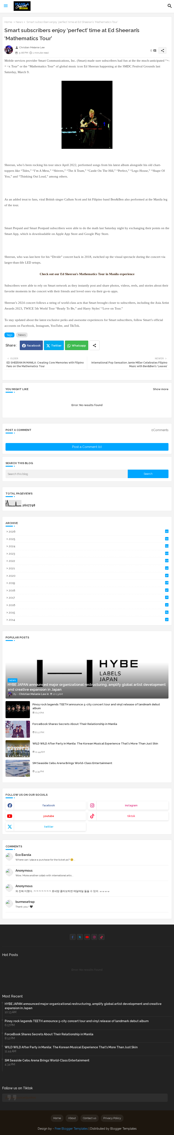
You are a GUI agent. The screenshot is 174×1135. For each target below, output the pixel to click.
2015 (88, 612)
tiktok (131, 816)
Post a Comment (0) (87, 447)
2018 (88, 590)
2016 (88, 605)
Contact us (89, 1118)
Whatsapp (79, 345)
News (19, 22)
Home (8, 22)
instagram (131, 805)
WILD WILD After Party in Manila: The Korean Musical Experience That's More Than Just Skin (95, 743)
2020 (88, 575)
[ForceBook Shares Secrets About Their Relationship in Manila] (18, 729)
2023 (88, 553)
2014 (88, 619)
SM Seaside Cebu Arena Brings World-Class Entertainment (72, 763)
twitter (48, 826)
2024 (88, 546)
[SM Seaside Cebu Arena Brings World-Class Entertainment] (18, 768)
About (72, 1118)
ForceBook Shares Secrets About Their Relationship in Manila (74, 724)
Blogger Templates (123, 1128)
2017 (88, 597)
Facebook (34, 345)
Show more (160, 389)
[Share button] (94, 345)
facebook (48, 805)
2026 (88, 531)
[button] (170, 6)
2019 (88, 583)
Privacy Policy (112, 1118)
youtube (48, 816)
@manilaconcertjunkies (20, 1097)
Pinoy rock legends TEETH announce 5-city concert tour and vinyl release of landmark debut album (96, 706)
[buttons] (73, 937)
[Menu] (5, 6)
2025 (88, 539)
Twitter (56, 345)
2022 (88, 561)
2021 (88, 568)
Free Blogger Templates (71, 1128)
